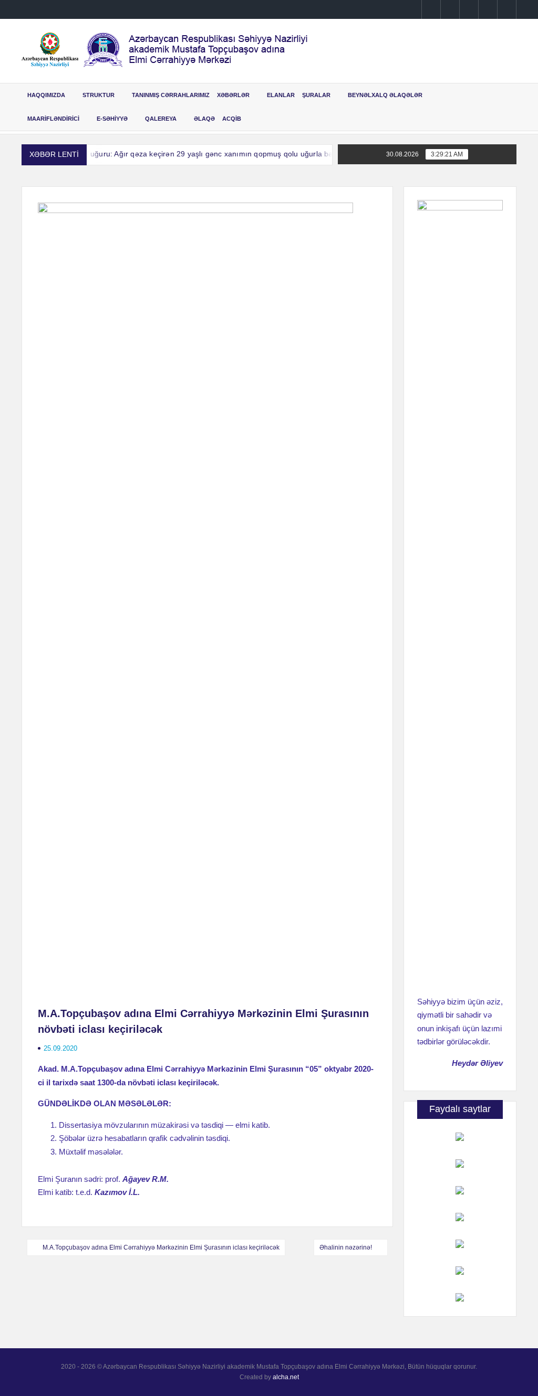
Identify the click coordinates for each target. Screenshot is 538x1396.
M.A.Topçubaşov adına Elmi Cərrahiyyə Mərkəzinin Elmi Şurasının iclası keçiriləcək (161, 1247)
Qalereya (161, 118)
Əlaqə (204, 118)
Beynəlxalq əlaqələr (385, 95)
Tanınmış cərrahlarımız (171, 95)
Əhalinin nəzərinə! (345, 1247)
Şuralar (316, 95)
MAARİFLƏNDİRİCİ (53, 118)
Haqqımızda (46, 95)
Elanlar (281, 95)
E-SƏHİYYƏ (112, 118)
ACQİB (231, 118)
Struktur (98, 95)
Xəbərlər (233, 95)
